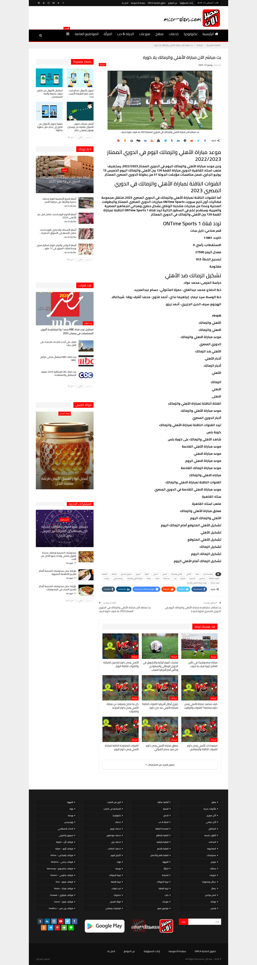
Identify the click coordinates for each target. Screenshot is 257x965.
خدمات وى (116, 842)
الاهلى (164, 574)
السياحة (165, 875)
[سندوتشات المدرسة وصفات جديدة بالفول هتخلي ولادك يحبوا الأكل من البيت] (86, 556)
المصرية (192, 578)
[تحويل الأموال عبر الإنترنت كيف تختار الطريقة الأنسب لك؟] (80, 77)
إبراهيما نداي (208, 574)
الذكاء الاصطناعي (65, 829)
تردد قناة (166, 578)
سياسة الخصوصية (138, 3)
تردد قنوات (88, 323)
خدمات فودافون (113, 835)
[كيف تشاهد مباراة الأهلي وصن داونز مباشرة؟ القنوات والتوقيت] (199, 687)
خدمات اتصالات (114, 849)
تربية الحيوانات (163, 882)
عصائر (213, 888)
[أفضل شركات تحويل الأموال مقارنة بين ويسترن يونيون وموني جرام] (80, 111)
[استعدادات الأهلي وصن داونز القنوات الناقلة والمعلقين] (199, 729)
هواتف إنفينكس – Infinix (62, 855)
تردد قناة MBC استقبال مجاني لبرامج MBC (58, 358)
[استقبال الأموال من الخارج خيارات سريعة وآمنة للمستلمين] (49, 77)
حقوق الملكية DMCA (157, 3)
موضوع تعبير (163, 908)
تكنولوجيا (190, 34)
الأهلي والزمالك (176, 574)
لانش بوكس (210, 895)
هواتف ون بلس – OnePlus (61, 908)
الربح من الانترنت (114, 802)
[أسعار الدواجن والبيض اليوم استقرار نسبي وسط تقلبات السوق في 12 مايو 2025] (86, 249)
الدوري (138, 574)
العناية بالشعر (163, 849)
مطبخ (159, 34)
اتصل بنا (125, 3)
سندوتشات (211, 855)
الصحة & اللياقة (162, 829)
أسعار (64, 170)
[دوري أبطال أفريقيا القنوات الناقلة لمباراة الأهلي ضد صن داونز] (160, 687)
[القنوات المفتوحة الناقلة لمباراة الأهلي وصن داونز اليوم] (120, 729)
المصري (202, 578)
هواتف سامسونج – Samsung (60, 869)
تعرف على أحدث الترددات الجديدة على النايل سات (58, 343)
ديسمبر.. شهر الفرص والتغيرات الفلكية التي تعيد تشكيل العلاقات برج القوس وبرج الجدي (64, 531)
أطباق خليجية (210, 835)
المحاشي (212, 829)
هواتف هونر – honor (63, 902)
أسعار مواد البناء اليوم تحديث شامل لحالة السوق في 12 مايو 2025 (65, 179)
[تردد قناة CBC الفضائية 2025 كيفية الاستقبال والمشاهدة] (86, 375)
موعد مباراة (215, 582)
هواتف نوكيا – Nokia (63, 888)
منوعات (144, 34)
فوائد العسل (65, 413)
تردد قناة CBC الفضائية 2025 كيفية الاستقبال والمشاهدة (58, 373)
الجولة (147, 574)
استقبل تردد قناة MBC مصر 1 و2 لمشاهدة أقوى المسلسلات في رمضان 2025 (67, 331)
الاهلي (155, 574)
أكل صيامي (211, 822)
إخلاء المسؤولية (186, 3)
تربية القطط (164, 888)
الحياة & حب (125, 34)
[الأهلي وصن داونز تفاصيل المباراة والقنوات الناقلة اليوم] (120, 646)
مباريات (106, 578)
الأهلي (188, 574)
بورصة (118, 869)
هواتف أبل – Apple (64, 842)
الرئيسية (208, 34)
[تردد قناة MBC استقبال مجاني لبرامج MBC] (86, 361)
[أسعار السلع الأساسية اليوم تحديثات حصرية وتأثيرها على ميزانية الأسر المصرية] (86, 202)
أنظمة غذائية (163, 802)
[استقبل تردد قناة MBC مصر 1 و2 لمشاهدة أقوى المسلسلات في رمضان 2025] (65, 308)
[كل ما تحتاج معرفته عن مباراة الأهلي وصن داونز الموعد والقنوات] (120, 687)
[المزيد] (68, 34)
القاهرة (105, 574)
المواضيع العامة (87, 34)
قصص (213, 908)
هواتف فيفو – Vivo (64, 882)
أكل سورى (211, 815)
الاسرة (166, 809)
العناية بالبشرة (163, 842)
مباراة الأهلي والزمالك (135, 578)
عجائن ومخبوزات (209, 882)
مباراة (149, 578)
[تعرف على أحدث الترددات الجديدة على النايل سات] (86, 346)
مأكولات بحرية (210, 809)
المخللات (212, 842)
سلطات (213, 869)
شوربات (212, 875)
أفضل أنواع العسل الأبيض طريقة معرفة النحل (64, 481)
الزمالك (114, 574)
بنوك (119, 862)
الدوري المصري (126, 574)
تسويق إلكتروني (66, 835)
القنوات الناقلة (214, 578)
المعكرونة (211, 849)
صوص (213, 862)
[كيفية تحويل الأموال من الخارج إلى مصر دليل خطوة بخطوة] (49, 111)
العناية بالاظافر (162, 835)
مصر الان (39, 959)
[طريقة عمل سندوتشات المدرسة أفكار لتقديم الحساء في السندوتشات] (86, 590)
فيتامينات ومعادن (113, 908)
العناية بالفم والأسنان (159, 855)
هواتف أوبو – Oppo (64, 849)
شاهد (157, 578)
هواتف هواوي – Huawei (61, 895)
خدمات (174, 34)
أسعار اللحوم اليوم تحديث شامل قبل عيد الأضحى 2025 (56, 216)
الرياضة (102, 64)
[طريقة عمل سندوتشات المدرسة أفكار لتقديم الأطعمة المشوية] (86, 574)
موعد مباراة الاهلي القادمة (197, 582)
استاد (197, 574)
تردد (175, 578)
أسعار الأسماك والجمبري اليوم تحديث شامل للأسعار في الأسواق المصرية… (58, 231)
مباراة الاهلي (118, 578)
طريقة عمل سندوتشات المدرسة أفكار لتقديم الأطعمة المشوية (57, 572)
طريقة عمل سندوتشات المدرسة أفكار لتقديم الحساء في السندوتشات (57, 588)
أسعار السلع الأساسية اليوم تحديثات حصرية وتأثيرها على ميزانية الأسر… (59, 200)
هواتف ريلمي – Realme (62, 862)
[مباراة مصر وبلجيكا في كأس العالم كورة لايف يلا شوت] (199, 646)
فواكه (213, 902)
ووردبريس (68, 822)
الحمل (166, 815)
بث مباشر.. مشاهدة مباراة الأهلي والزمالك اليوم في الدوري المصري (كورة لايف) (193, 609)
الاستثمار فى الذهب (112, 809)
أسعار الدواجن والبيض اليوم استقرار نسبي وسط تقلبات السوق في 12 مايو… (56, 247)
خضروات (117, 895)
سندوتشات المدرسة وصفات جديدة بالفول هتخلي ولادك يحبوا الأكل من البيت (58, 555)
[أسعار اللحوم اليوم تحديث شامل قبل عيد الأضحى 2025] (86, 218)
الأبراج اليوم (64, 519)
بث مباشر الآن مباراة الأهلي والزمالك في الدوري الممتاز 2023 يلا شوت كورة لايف (125, 609)
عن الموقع (172, 3)
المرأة (108, 34)
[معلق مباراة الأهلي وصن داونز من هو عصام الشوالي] (160, 729)
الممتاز (182, 578)
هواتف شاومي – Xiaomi (61, 875)
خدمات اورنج (115, 829)
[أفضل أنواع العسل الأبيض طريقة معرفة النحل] (64, 450)
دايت (167, 895)
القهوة (165, 862)
